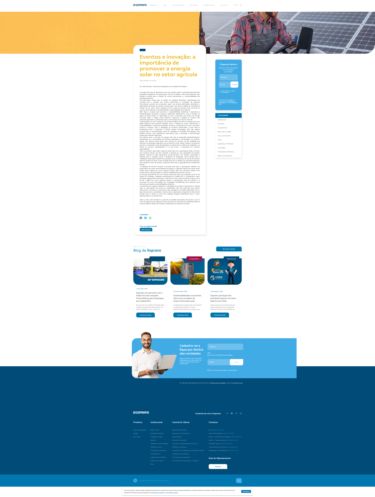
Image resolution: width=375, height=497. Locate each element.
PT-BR (235, 5)
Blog (164, 5)
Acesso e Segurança (139, 430)
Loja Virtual (224, 5)
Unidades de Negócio (157, 433)
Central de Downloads (179, 440)
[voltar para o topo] (239, 480)
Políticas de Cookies (156, 460)
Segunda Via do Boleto (179, 430)
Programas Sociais (156, 437)
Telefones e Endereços (179, 447)
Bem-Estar (136, 437)
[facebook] (227, 413)
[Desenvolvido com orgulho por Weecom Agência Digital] (135, 480)
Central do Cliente (178, 5)
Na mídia (157, 259)
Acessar (218, 467)
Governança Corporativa (158, 450)
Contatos (213, 422)
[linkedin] (241, 413)
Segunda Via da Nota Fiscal (181, 433)
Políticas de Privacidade (157, 457)
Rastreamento (177, 437)
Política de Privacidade (217, 383)
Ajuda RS (153, 440)
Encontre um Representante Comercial (184, 443)
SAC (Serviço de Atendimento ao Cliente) (185, 460)
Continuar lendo (145, 315)
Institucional (193, 5)
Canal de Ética (155, 454)
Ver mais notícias (229, 249)
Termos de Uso (237, 383)
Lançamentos (194, 259)
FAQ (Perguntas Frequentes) (181, 457)
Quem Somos (154, 430)
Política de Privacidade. (158, 492)
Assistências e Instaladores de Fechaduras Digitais (188, 450)
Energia (135, 433)
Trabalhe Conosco (209, 5)
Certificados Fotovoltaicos (180, 454)
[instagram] (236, 413)
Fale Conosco (146, 230)
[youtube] (232, 413)
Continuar (246, 491)
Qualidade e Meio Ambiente (159, 443)
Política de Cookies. (173, 492)
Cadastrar (234, 84)
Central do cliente (180, 422)
